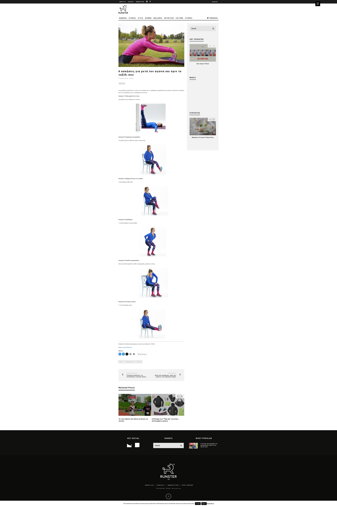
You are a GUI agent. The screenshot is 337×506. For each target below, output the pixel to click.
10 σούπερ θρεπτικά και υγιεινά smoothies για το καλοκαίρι (202, 139)
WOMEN (148, 18)
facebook (151, 1)
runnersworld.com (127, 347)
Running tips (130, 361)
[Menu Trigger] (317, 3)
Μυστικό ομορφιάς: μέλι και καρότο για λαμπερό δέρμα (165, 376)
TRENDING (213, 18)
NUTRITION (169, 18)
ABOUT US (122, 1)
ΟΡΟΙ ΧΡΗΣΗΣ (187, 485)
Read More (210, 503)
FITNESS (132, 18)
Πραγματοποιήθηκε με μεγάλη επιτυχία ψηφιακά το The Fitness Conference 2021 (202, 65)
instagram (148, 1)
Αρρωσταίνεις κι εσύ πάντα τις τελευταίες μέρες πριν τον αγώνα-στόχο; (166, 421)
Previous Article (132, 373)
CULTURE (179, 18)
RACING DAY (122, 83)
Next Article (172, 373)
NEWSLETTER (140, 1)
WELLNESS (157, 18)
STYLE (140, 18)
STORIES (188, 18)
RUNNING (123, 18)
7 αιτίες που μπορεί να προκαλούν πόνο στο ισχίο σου (208, 445)
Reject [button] (204, 503)
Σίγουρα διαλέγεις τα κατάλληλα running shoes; (136, 376)
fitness (121, 361)
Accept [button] (198, 503)
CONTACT (131, 1)
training (138, 361)
